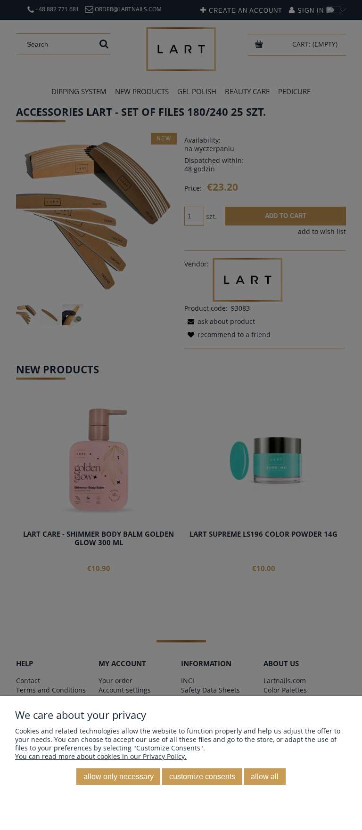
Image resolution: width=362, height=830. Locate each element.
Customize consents (202, 776)
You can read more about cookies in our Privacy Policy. (101, 756)
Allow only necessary (118, 776)
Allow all (265, 776)
